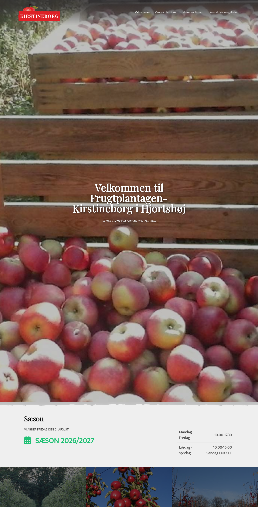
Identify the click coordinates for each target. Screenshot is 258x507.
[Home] (39, 12)
